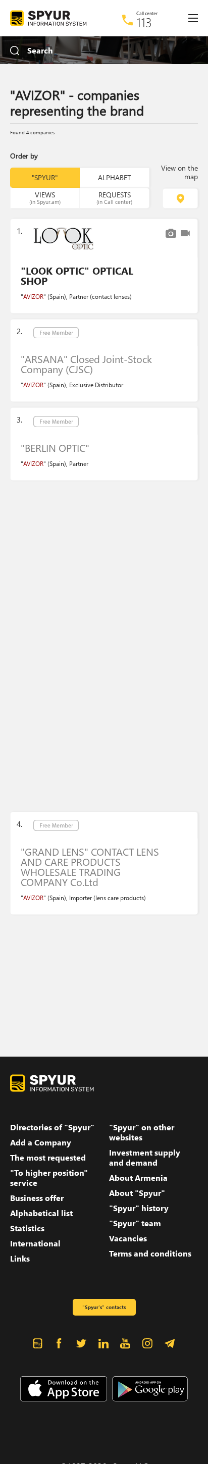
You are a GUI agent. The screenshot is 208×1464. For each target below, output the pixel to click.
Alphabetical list (41, 1213)
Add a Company (40, 1142)
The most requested (48, 1158)
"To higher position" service (49, 1178)
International (35, 1243)
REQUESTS (114, 197)
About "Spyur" (137, 1193)
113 (144, 22)
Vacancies (128, 1238)
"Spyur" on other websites (141, 1132)
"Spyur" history (139, 1208)
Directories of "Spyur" (52, 1127)
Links (20, 1258)
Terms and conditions (150, 1253)
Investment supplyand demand (144, 1157)
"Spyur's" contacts (104, 1307)
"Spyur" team (135, 1223)
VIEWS (45, 197)
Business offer (37, 1198)
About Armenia (138, 1178)
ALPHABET (114, 177)
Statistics (27, 1228)
